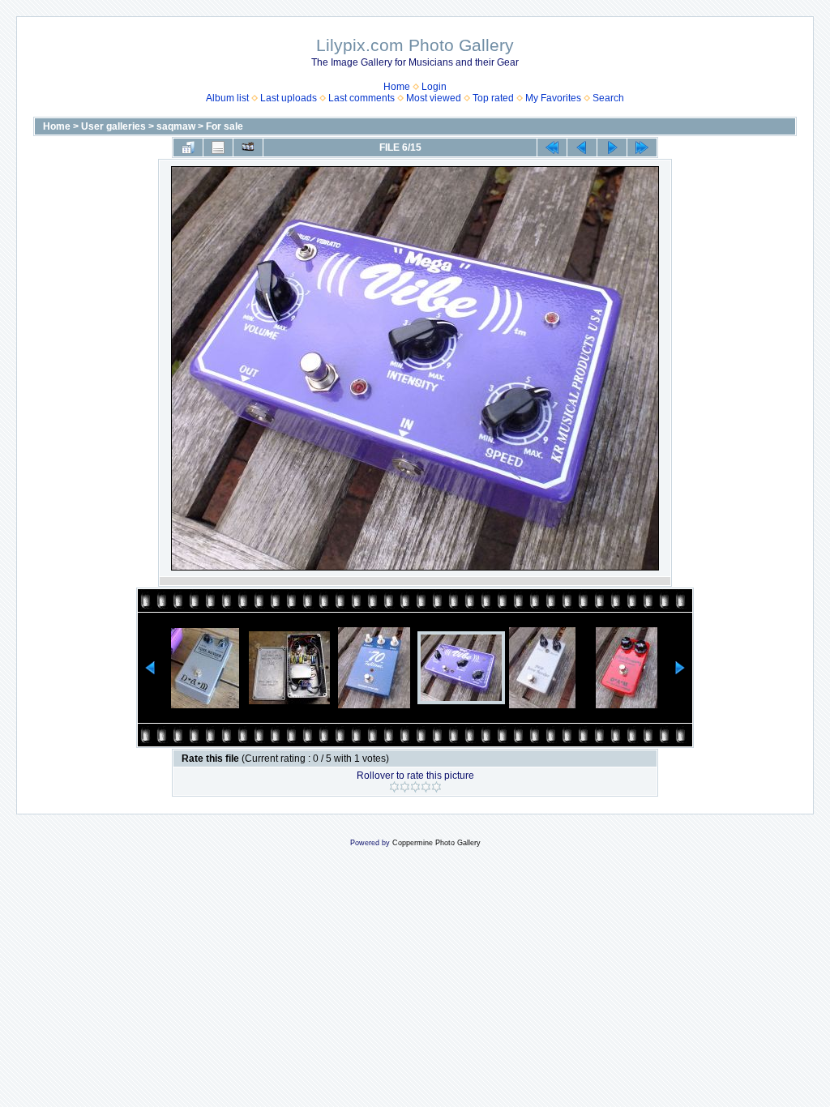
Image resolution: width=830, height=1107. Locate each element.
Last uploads (288, 98)
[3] (415, 787)
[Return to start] (552, 147)
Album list (227, 98)
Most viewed (433, 98)
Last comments (361, 98)
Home (396, 86)
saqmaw (175, 126)
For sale (224, 126)
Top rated (493, 98)
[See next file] (612, 147)
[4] (426, 787)
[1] (394, 787)
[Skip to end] (642, 147)
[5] (436, 787)
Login (434, 86)
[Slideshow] (248, 147)
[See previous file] (582, 147)
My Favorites (553, 98)
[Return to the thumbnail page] (188, 147)
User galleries (113, 126)
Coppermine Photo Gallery (436, 843)
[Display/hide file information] (218, 147)
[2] (405, 787)
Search (608, 98)
